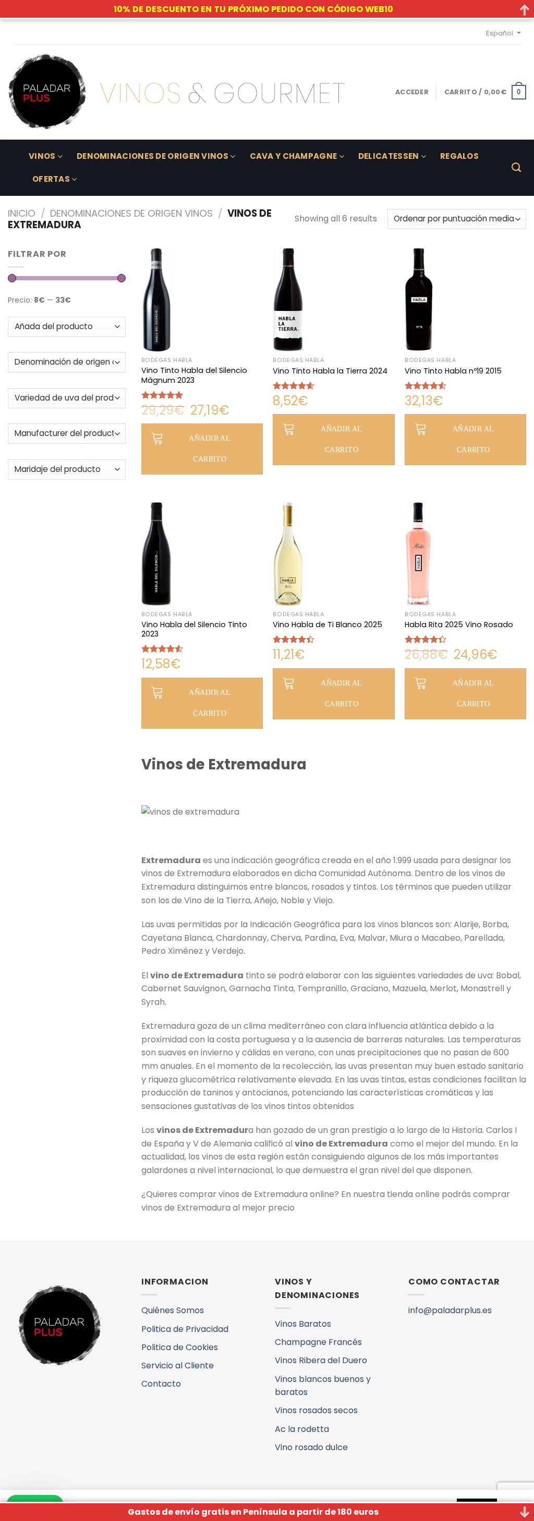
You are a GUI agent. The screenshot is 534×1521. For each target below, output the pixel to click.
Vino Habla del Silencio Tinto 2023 (194, 629)
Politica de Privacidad (184, 1329)
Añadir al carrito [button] (209, 448)
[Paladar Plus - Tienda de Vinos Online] (176, 92)
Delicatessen (388, 156)
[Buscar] (516, 168)
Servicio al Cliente (177, 1366)
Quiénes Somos (172, 1310)
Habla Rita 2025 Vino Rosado (459, 625)
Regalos (459, 156)
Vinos (42, 156)
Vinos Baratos (303, 1324)
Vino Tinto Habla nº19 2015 (453, 371)
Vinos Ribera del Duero (321, 1360)
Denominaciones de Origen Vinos (152, 156)
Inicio (21, 213)
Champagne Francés (318, 1342)
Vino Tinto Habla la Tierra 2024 (330, 371)
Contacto (161, 1384)
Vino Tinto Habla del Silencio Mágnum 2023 (194, 375)
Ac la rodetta (302, 1429)
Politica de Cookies (179, 1347)
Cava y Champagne (293, 156)
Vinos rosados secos (316, 1410)
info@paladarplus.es (450, 1310)
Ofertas (51, 178)
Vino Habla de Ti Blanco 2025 (327, 625)
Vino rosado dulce (311, 1447)
